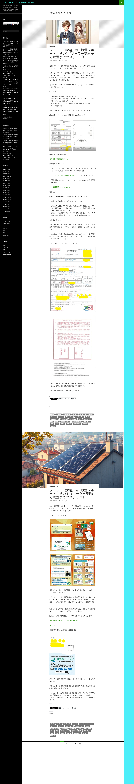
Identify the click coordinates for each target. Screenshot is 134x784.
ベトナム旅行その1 (8, 117)
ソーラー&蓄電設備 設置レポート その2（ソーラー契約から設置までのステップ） (71, 53)
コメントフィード (7, 252)
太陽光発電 (64, 419)
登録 (4, 245)
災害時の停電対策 (76, 421)
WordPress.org (7, 254)
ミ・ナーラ (54, 416)
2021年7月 (6, 171)
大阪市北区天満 (55, 419)
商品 (4, 228)
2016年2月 (6, 192)
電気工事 (53, 426)
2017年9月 (6, 181)
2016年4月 (6, 188)
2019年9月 (6, 178)
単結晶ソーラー (79, 416)
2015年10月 (6, 199)
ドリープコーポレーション (86, 414)
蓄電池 (62, 423)
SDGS (52, 414)
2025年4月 (6, 169)
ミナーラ (61, 416)
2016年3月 (6, 190)
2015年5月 (6, 209)
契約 (80, 419)
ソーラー (59, 414)
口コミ (87, 416)
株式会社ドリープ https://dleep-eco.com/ (64, 620)
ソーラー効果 (67, 414)
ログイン (5, 247)
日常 (57, 486)
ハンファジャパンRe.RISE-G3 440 (64, 175)
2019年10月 (6, 176)
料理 (4, 230)
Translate (15, 24)
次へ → (81, 743)
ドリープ (75, 414)
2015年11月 (6, 197)
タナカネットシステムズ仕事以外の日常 (19, 2)
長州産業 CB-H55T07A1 (62, 187)
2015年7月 (6, 204)
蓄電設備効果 (77, 423)
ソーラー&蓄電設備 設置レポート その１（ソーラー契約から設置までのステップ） (72, 493)
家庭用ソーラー (87, 419)
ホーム (52, 625)
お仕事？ (5, 221)
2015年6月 (6, 206)
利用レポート (69, 416)
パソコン (5, 226)
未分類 (4, 235)
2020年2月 (6, 174)
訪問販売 (85, 423)
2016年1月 (6, 195)
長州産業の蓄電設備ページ (58, 159)
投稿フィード (6, 250)
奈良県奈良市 (73, 419)
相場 (57, 423)
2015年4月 (6, 211)
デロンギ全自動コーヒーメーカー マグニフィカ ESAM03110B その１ (10, 73)
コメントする (63, 60)
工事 (57, 421)
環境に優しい (87, 421)
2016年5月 (6, 185)
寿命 (52, 421)
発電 (52, 423)
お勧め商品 (52, 46)
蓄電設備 (69, 423)
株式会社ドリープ (65, 421)
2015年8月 (6, 202)
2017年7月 (6, 183)
